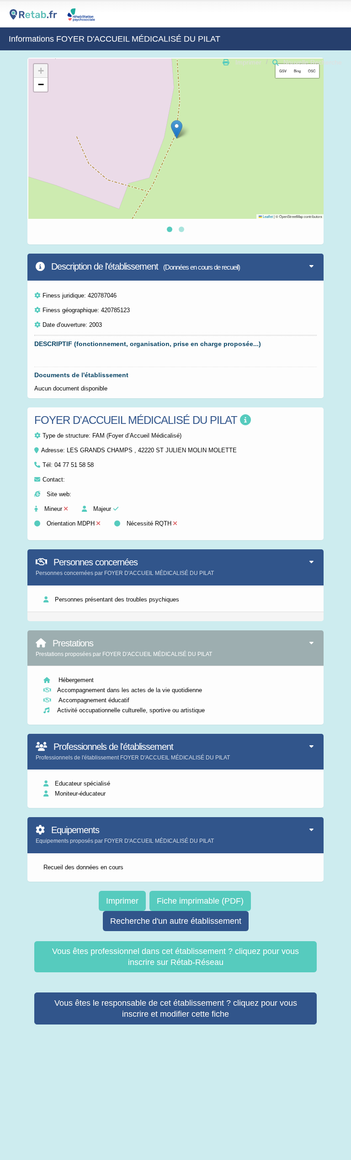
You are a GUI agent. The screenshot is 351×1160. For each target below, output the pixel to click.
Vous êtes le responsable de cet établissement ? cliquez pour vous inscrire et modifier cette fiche (175, 1008)
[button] (176, 129)
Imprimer (122, 900)
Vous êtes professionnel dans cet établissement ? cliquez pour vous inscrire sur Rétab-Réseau (175, 957)
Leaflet (267, 216)
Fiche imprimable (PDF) (200, 900)
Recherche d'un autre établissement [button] (175, 921)
